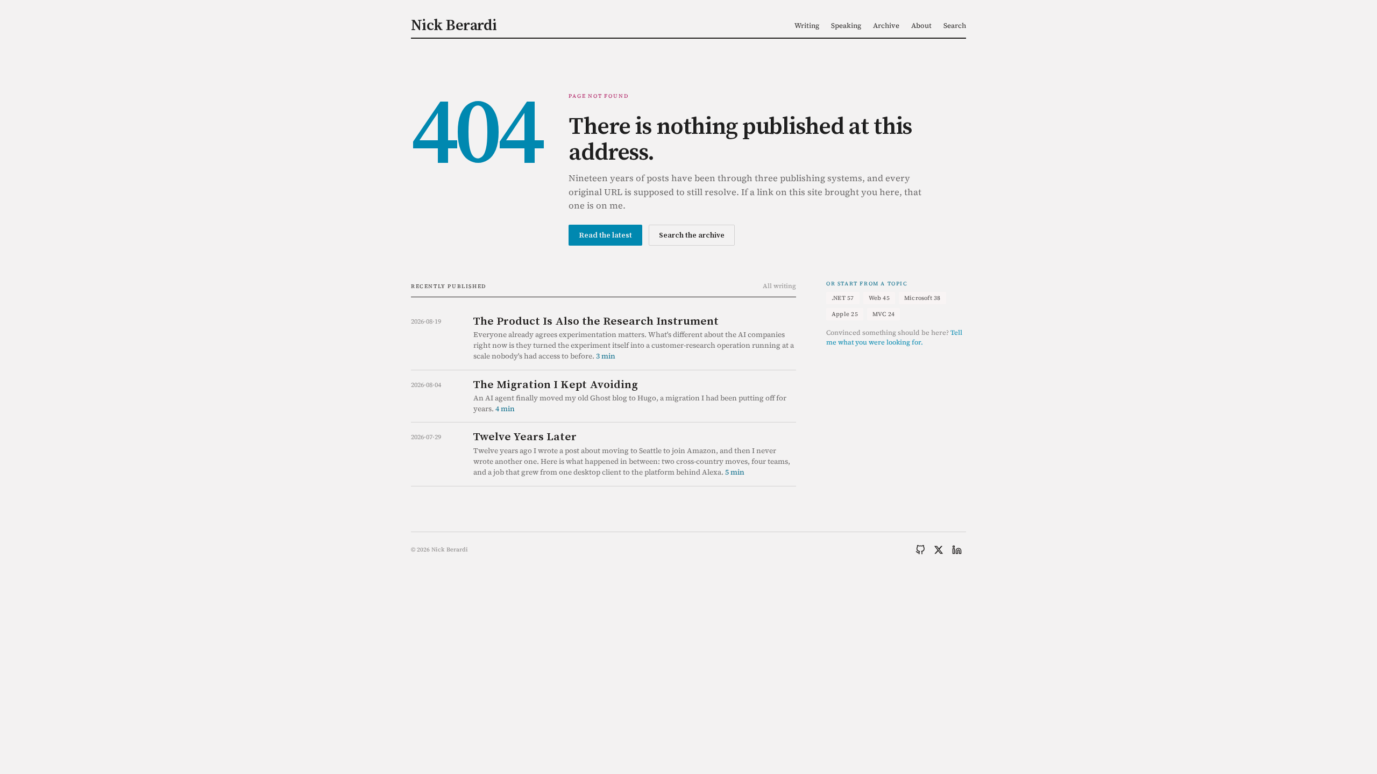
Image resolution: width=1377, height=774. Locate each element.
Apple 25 (845, 314)
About (921, 25)
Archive (886, 25)
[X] (938, 550)
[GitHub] (920, 550)
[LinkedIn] (957, 550)
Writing (806, 25)
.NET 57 (843, 298)
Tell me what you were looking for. (894, 337)
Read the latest (605, 235)
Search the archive (692, 235)
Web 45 (879, 298)
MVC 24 (883, 314)
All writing (779, 286)
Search (954, 25)
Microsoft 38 (922, 298)
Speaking (846, 25)
